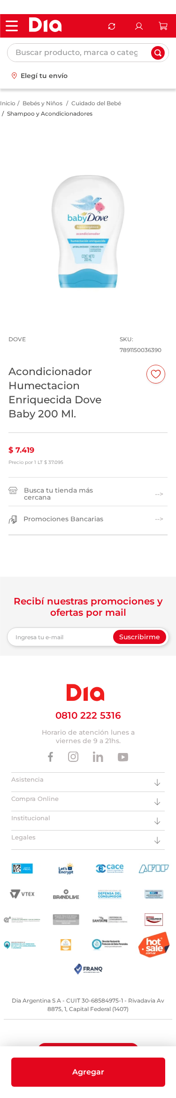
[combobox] (88, 52)
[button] (88, 1072)
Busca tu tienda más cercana (58, 494)
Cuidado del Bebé (96, 103)
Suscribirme (139, 637)
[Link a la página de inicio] (7, 103)
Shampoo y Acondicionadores (49, 113)
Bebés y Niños (42, 103)
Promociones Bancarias (63, 519)
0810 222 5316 (88, 715)
